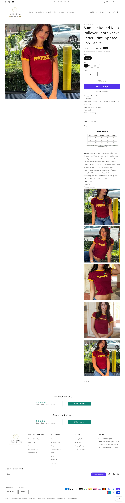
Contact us (54, 463)
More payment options (102, 91)
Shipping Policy (79, 446)
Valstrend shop (13, 498)
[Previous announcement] (40, 2)
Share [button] (88, 381)
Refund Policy (79, 442)
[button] (39, 12)
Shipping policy (61, 498)
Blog (52, 456)
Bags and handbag (34, 439)
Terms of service (51, 498)
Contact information (72, 498)
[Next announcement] (85, 2)
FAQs (52, 452)
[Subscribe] (38, 474)
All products (55, 446)
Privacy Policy (79, 439)
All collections (55, 442)
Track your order (56, 449)
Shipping (94, 51)
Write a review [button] (79, 403)
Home (53, 439)
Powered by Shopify (22, 498)
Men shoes (31, 446)
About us (54, 459)
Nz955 (88, 58)
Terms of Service (80, 449)
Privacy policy (41, 498)
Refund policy (32, 498)
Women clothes (33, 449)
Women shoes (32, 452)
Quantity (86, 70)
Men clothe (31, 442)
